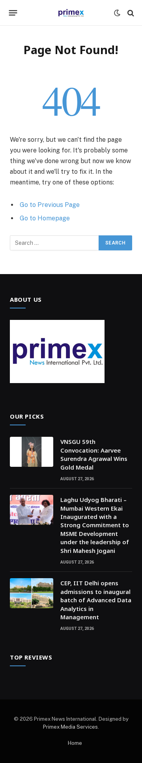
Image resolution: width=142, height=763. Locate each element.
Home (75, 743)
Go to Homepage (45, 218)
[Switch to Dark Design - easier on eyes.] (117, 13)
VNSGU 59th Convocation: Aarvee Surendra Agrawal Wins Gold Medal (93, 454)
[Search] (130, 13)
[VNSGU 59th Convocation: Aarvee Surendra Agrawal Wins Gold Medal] (31, 452)
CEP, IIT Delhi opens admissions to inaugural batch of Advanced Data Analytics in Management (95, 600)
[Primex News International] (71, 13)
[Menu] (13, 13)
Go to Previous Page (50, 205)
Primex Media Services (70, 727)
